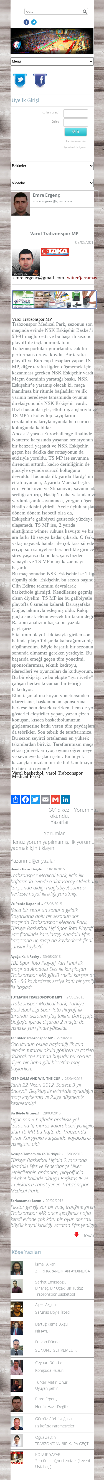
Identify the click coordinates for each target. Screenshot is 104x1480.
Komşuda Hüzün (49, 1370)
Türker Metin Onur (51, 1382)
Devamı (88, 1235)
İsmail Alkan (45, 1264)
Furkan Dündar (48, 1341)
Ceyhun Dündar (48, 1362)
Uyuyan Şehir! (47, 1388)
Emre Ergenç (46, 1398)
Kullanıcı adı (50, 112)
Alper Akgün (45, 1304)
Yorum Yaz (86, 809)
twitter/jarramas (81, 277)
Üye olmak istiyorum (75, 147)
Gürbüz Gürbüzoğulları (54, 1418)
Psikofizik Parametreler (54, 1426)
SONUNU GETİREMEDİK (56, 1350)
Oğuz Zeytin (45, 1437)
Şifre (55, 121)
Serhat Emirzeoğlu (51, 1282)
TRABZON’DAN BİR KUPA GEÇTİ (62, 1443)
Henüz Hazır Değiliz (51, 1406)
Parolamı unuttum (77, 141)
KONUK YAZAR (47, 1454)
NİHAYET (42, 1331)
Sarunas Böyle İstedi (52, 1312)
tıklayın (46, 848)
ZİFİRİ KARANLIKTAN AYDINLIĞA (62, 1271)
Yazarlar (60, 822)
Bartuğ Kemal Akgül (52, 1324)
